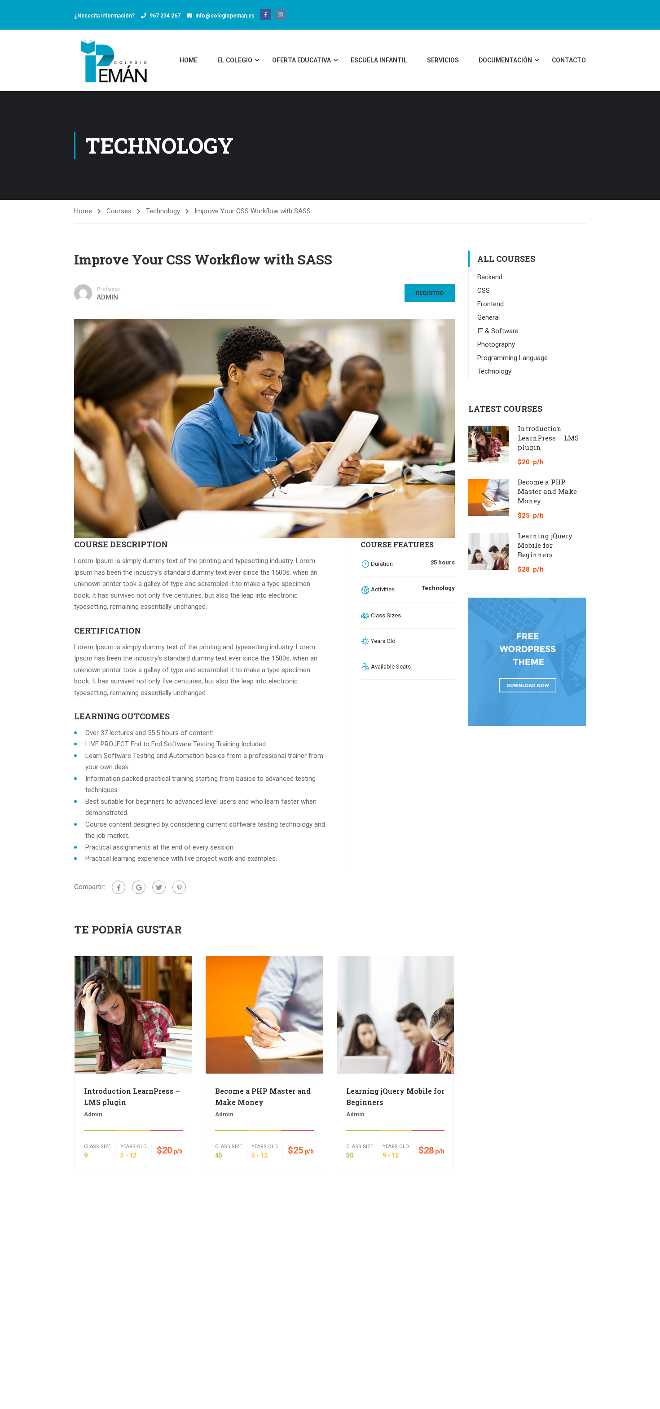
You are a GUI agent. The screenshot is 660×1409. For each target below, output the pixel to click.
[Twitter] (159, 887)
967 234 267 (165, 16)
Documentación (505, 60)
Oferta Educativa (301, 60)
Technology (163, 211)
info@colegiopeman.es (227, 16)
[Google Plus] (138, 887)
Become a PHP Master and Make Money (263, 1096)
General (488, 317)
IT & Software (498, 331)
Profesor (108, 289)
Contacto (569, 60)
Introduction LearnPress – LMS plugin (132, 1096)
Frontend (490, 304)
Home (189, 60)
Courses (119, 211)
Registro (430, 293)
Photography (496, 344)
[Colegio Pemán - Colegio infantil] (115, 60)
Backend (489, 277)
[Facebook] (118, 887)
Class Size (97, 1146)
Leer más (133, 1014)
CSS (483, 290)
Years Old (133, 1146)
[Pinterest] (179, 887)
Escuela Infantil (379, 60)
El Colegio (234, 60)
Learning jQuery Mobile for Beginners (395, 1096)
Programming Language (512, 358)
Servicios (443, 60)
